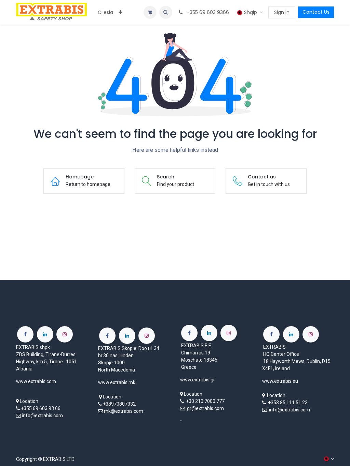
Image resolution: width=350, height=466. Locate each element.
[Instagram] (64, 334)
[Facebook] (25, 334)
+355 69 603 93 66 (40, 408)
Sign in (282, 12)
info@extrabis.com (42, 415)
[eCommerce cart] (150, 12)
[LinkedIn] (45, 334)
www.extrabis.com (36, 381)
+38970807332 (119, 404)
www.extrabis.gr (197, 379)
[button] (165, 12)
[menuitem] (105, 12)
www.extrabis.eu (280, 381)
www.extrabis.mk (116, 382)
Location (29, 401)
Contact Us (315, 12)
